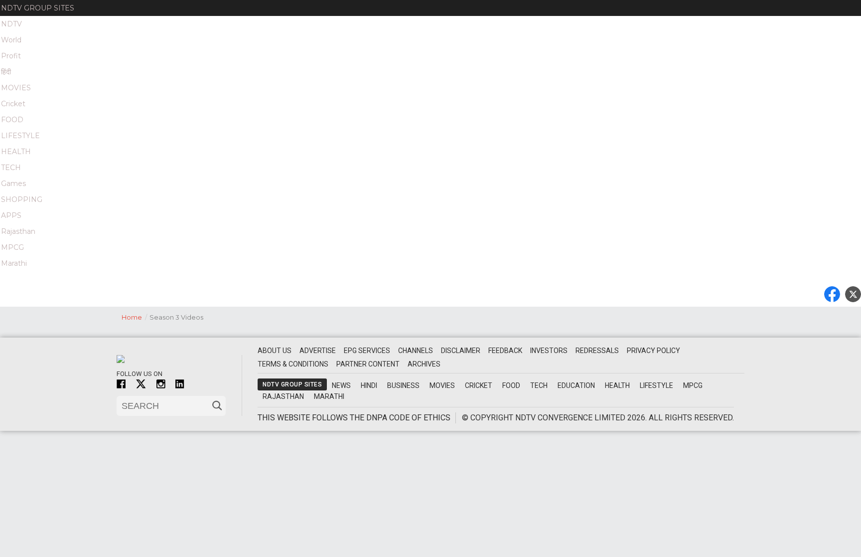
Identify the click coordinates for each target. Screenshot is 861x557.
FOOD (12, 119)
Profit (11, 55)
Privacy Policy (653, 351)
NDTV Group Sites (37, 7)
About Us (274, 351)
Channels (415, 351)
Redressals (597, 351)
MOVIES (16, 87)
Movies (442, 385)
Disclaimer (460, 351)
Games (13, 183)
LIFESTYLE (20, 135)
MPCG (12, 247)
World (11, 39)
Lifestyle (656, 385)
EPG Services (367, 351)
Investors (549, 351)
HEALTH (16, 151)
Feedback (505, 351)
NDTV (11, 23)
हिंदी (6, 71)
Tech (539, 385)
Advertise (317, 351)
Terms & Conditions (293, 364)
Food (511, 385)
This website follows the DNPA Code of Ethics (354, 417)
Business (403, 385)
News (341, 385)
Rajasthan (18, 231)
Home (134, 317)
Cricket (13, 103)
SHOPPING (21, 199)
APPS (11, 215)
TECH (11, 167)
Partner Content (368, 364)
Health (617, 385)
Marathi (14, 263)
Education (576, 385)
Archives (424, 364)
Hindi (369, 385)
